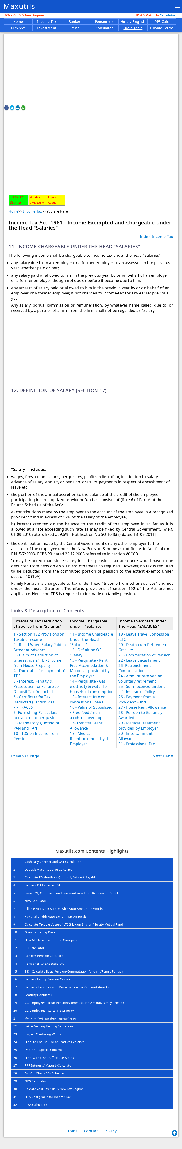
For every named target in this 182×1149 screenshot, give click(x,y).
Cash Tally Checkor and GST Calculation (53, 862)
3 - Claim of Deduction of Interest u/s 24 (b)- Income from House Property (37, 660)
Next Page (162, 756)
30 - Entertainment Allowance (135, 736)
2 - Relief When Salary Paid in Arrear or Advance (40, 647)
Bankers (75, 21)
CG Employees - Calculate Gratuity (49, 1011)
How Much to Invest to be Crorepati (51, 940)
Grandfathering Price (40, 932)
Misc (75, 28)
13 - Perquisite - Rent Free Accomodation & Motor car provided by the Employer (89, 668)
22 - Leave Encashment (139, 660)
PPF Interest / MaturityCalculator (49, 1066)
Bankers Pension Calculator (45, 956)
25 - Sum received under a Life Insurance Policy (142, 689)
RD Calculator (34, 948)
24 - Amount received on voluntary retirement (140, 678)
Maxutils (19, 6)
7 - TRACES (23, 707)
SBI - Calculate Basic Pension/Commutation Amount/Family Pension (74, 971)
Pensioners (104, 21)
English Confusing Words (43, 1034)
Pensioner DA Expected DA (44, 964)
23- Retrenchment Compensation (134, 668)
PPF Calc (162, 21)
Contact (91, 1131)
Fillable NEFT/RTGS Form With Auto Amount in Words (64, 909)
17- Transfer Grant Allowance (86, 725)
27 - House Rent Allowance (142, 707)
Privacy (110, 1131)
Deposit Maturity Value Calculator (49, 870)
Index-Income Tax (156, 236)
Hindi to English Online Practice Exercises (55, 1042)
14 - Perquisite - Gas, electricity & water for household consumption (92, 686)
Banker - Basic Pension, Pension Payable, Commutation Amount (71, 987)
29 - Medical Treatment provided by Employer (139, 725)
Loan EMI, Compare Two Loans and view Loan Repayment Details (72, 893)
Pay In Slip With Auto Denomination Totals (55, 917)
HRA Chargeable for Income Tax (48, 1097)
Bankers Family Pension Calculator (50, 979)
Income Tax (46, 21)
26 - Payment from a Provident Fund (136, 699)
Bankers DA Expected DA (43, 885)
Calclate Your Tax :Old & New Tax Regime (54, 1089)
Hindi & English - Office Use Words (49, 1058)
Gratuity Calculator (38, 995)
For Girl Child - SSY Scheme (44, 1073)
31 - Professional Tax (136, 743)
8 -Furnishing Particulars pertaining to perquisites (36, 715)
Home (18, 21)
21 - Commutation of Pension (144, 655)
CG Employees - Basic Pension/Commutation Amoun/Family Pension (74, 1003)
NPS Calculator (35, 901)
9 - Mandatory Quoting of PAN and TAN (36, 725)
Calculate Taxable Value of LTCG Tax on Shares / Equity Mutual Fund (74, 924)
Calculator (156, 15)
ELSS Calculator (36, 1105)
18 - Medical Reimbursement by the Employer (91, 738)
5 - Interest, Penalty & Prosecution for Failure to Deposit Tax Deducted (36, 686)
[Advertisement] (91, 67)
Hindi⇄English (133, 21)
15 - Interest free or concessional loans (87, 699)
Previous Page (25, 756)
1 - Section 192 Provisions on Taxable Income (39, 636)
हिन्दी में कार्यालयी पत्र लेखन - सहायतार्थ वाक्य (50, 1018)
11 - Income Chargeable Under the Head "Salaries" (91, 639)
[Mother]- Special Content (43, 1050)
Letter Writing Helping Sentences (49, 1026)
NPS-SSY (18, 28)
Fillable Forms (162, 28)
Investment (46, 28)
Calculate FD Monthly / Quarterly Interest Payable (60, 877)
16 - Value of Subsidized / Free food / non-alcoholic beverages (91, 712)
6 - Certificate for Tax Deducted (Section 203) (34, 699)
